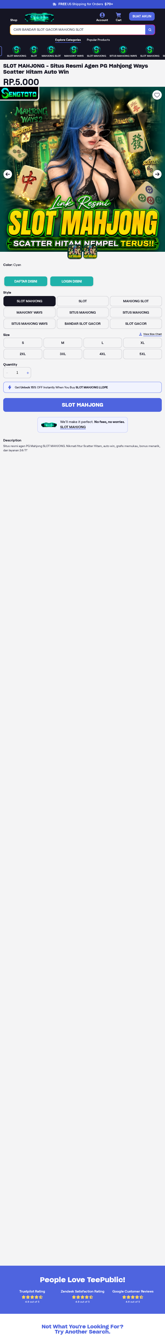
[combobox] (77, 30)
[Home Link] (39, 17)
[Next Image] (157, 174)
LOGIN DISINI (72, 281)
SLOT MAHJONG (82, 404)
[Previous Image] (7, 174)
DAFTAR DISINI (25, 281)
